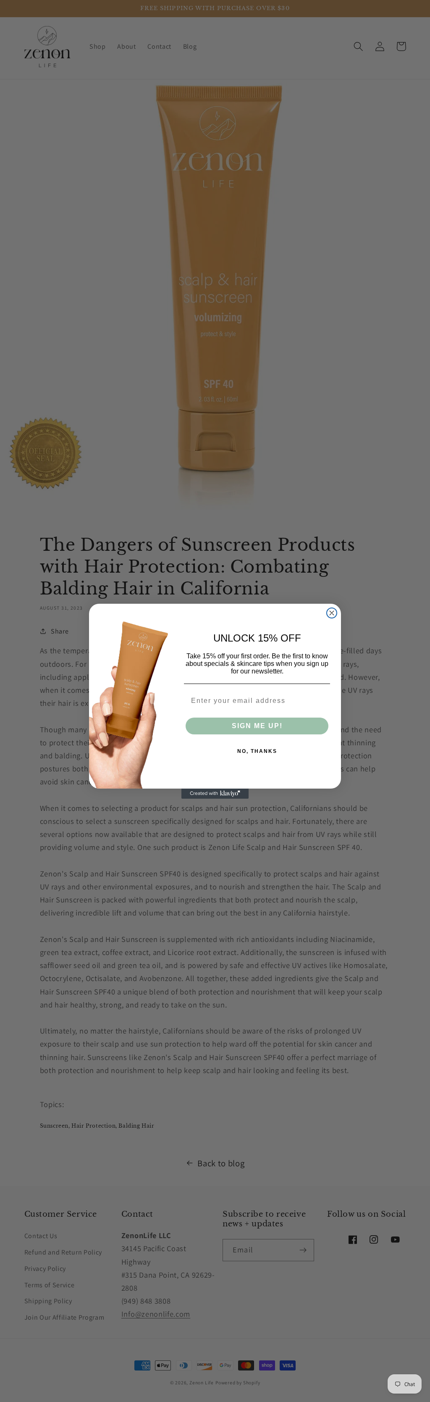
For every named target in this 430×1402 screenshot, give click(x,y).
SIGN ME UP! (257, 725)
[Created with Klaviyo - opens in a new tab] (215, 794)
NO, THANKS (257, 751)
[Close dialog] (332, 613)
